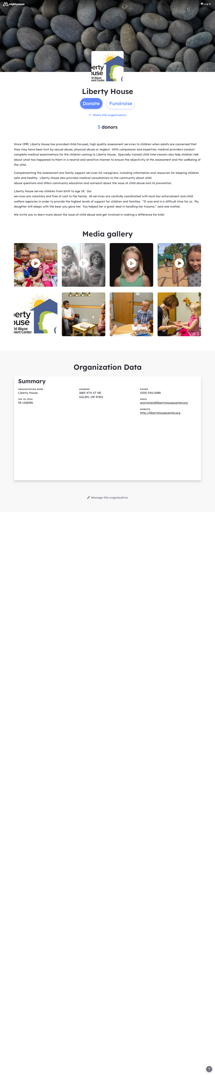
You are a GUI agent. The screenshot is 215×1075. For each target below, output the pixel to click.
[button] (35, 263)
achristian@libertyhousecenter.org (164, 402)
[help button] (209, 1069)
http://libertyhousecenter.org (160, 413)
